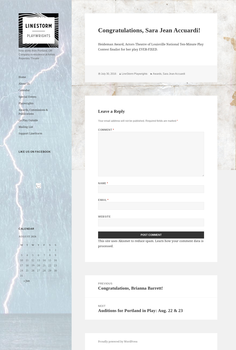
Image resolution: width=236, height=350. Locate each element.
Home (22, 77)
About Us (24, 83)
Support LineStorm (30, 133)
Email (103, 200)
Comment (106, 129)
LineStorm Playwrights (134, 73)
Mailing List (26, 127)
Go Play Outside (28, 120)
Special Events (27, 97)
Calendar (24, 90)
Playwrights (26, 103)
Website (104, 216)
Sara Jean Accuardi (174, 73)
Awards (157, 73)
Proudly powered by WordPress (117, 341)
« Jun (27, 281)
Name (103, 183)
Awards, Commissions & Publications (33, 111)
